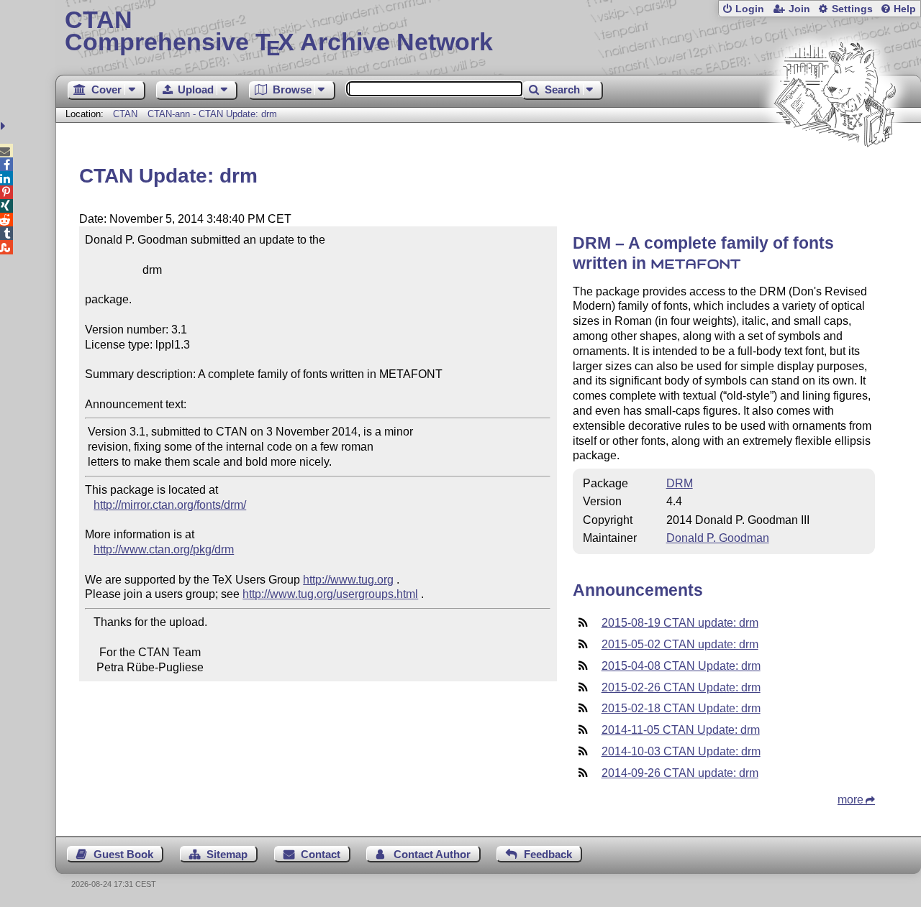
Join (799, 9)
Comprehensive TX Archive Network (279, 32)
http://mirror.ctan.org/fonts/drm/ (170, 505)
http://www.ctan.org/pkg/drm (164, 549)
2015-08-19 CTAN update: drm (680, 623)
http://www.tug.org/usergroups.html (330, 594)
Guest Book (123, 854)
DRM (679, 483)
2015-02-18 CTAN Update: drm (681, 708)
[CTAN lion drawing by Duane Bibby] (834, 174)
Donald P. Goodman (717, 538)
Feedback (548, 854)
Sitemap (227, 854)
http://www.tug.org (348, 580)
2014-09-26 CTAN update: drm (680, 773)
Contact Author (432, 854)
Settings (852, 9)
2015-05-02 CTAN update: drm (680, 644)
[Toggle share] (5, 126)
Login (749, 9)
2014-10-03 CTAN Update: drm (681, 751)
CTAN (125, 114)
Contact (320, 854)
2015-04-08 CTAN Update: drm (681, 666)
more (850, 799)
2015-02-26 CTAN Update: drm (681, 687)
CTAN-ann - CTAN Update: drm (212, 114)
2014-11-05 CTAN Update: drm (681, 730)
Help (905, 9)
